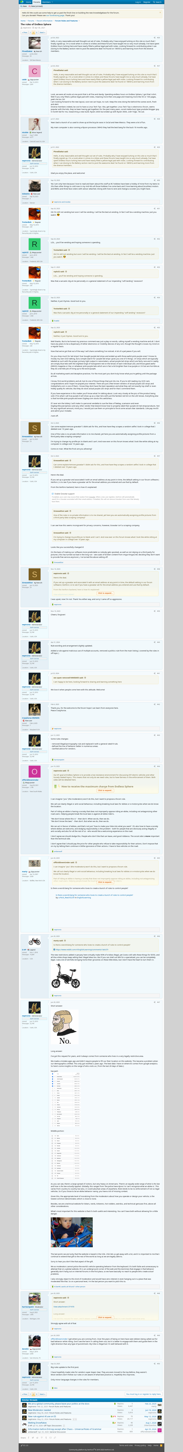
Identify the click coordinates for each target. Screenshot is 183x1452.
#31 (158, 208)
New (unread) (37, 6)
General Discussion (58, 1432)
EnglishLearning (84, 897)
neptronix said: (60, 573)
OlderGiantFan (150, 1425)
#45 (158, 858)
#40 (158, 642)
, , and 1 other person (69, 1286)
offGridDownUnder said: (64, 862)
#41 (158, 673)
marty (154, 1406)
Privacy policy (140, 1445)
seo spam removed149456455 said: (68, 678)
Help (150, 1445)
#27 (158, 66)
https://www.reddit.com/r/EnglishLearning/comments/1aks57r (81, 949)
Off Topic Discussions (53, 1425)
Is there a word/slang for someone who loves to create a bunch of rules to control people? (94, 895)
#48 (158, 1293)
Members (46, 2)
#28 (158, 119)
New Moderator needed (39, 1410)
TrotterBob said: (60, 250)
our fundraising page (55, 15)
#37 (158, 456)
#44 (158, 766)
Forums (36, 2)
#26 (158, 37)
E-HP (30, 1425)
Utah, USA (33, 172)
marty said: (58, 940)
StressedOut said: (61, 460)
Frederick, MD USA (36, 261)
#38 (158, 569)
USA (31, 959)
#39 (158, 611)
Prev (25, 32)
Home (28, 2)
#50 (158, 1364)
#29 (158, 147)
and (62, 202)
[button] (52, 2)
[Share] (154, 37)
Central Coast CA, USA (37, 141)
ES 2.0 (25, 1445)
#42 (158, 704)
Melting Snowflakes (37, 1422)
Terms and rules (126, 1445)
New (24, 6)
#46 (158, 936)
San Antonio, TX (35, 1358)
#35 (158, 327)
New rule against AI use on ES (42, 1416)
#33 (158, 267)
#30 (158, 180)
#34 (158, 297)
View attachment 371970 (64, 1306)
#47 (158, 1002)
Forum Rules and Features (60, 1406)
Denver (32, 203)
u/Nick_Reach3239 (66, 897)
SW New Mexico (35, 60)
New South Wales (36, 791)
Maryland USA (35, 729)
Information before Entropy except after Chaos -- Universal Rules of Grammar (64, 1429)
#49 (158, 1335)
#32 (158, 239)
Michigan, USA (35, 1319)
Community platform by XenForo (91, 1450)
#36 (158, 423)
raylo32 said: (59, 271)
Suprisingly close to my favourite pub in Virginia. (33, 232)
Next (42, 32)
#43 (158, 735)
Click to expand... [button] (105, 593)
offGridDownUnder (59, 1339)
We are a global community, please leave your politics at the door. (59, 1403)
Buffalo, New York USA (37, 880)
